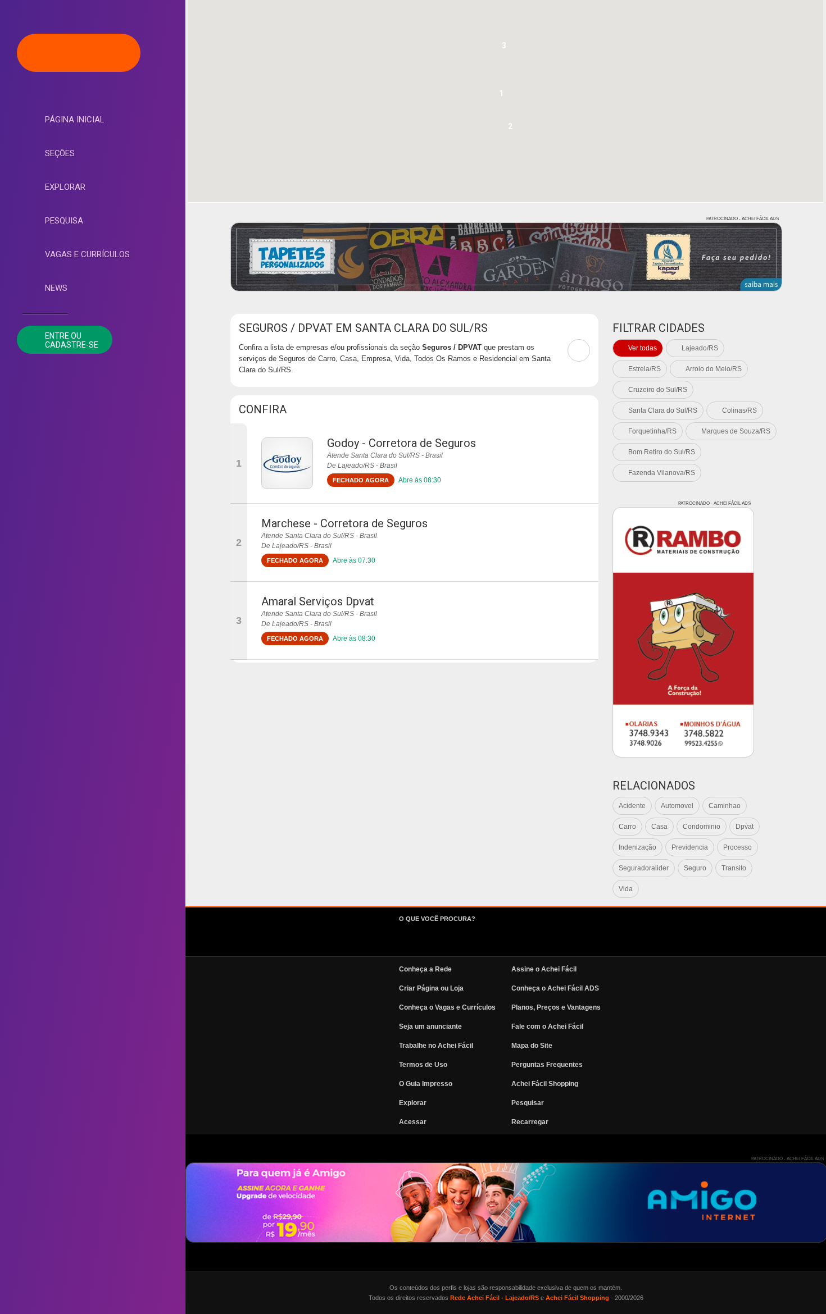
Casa (659, 827)
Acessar (412, 1122)
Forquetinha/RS (652, 431)
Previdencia (689, 847)
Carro (627, 827)
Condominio (701, 827)
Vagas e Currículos (87, 254)
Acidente (632, 806)
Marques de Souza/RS (735, 431)
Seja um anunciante (430, 1026)
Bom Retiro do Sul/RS (661, 452)
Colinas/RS (739, 410)
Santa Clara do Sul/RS (662, 410)
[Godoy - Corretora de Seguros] (287, 463)
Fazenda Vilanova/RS (661, 473)
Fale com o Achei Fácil (547, 1026)
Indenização (637, 847)
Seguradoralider (644, 868)
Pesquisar (527, 1103)
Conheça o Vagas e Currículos (447, 1007)
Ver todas (642, 348)
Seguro (695, 868)
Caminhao (725, 806)
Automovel (677, 806)
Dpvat (745, 827)
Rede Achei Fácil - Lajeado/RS (494, 1297)
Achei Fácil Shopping (544, 1084)
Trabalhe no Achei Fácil (436, 1046)
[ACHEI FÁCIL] (78, 53)
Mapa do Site (531, 1046)
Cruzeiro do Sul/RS (657, 390)
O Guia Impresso (425, 1084)
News (56, 288)
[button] (501, 96)
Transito (733, 868)
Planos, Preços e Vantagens (556, 1007)
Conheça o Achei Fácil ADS (555, 988)
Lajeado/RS (700, 348)
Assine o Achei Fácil (544, 969)
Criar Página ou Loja (431, 988)
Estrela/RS (644, 369)
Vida (626, 889)
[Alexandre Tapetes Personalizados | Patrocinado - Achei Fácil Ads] (506, 256)
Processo (737, 847)
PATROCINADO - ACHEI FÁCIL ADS (742, 218)
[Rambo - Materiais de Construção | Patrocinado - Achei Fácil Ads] (683, 632)
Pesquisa (64, 221)
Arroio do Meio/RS (714, 369)
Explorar (65, 187)
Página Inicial (75, 120)
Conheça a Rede (425, 969)
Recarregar (529, 1122)
